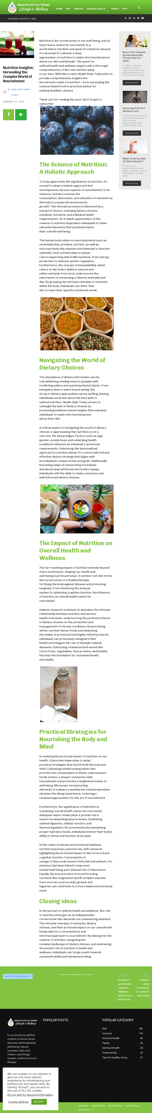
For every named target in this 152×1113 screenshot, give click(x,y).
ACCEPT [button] (39, 1101)
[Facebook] (125, 18)
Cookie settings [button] (18, 1102)
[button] (139, 8)
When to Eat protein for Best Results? (134, 160)
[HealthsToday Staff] (5, 92)
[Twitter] (134, 18)
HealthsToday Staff (20, 92)
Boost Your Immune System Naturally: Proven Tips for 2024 (134, 56)
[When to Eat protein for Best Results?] (135, 147)
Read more (131, 83)
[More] (21, 114)
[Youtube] (142, 18)
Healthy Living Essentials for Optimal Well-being (142, 988)
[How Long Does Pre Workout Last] (135, 97)
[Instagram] (130, 18)
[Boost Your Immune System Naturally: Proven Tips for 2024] (135, 41)
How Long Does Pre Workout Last (134, 110)
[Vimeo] (138, 18)
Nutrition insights (18, 976)
